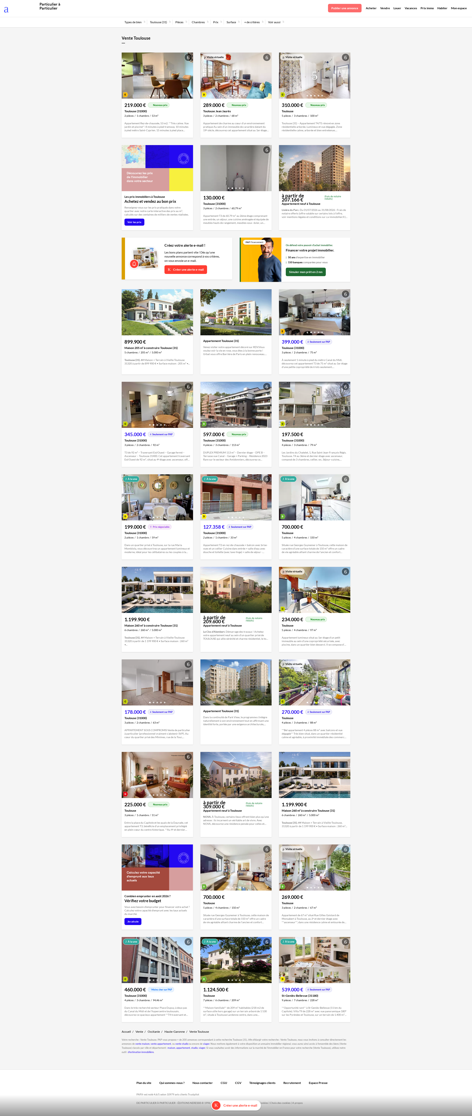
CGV (238, 1082)
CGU (224, 1082)
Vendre (385, 8)
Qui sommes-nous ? (172, 1082)
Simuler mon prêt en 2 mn (305, 272)
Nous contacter (202, 1082)
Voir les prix (134, 222)
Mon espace (459, 8)
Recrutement (292, 1082)
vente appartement (161, 1043)
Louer (397, 8)
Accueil (126, 1031)
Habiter (442, 8)
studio (194, 1047)
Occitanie (154, 1031)
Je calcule (132, 921)
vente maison (142, 1043)
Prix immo (427, 8)
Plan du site (143, 1082)
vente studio (181, 1043)
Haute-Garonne (174, 1031)
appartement (183, 1047)
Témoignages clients (262, 1082)
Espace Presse (318, 1082)
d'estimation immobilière (141, 1052)
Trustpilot (193, 1094)
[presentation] (125, 76)
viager (206, 1043)
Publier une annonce (344, 8)
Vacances (411, 8)
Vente (139, 1031)
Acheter (371, 8)
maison (171, 1047)
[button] (150, 94)
